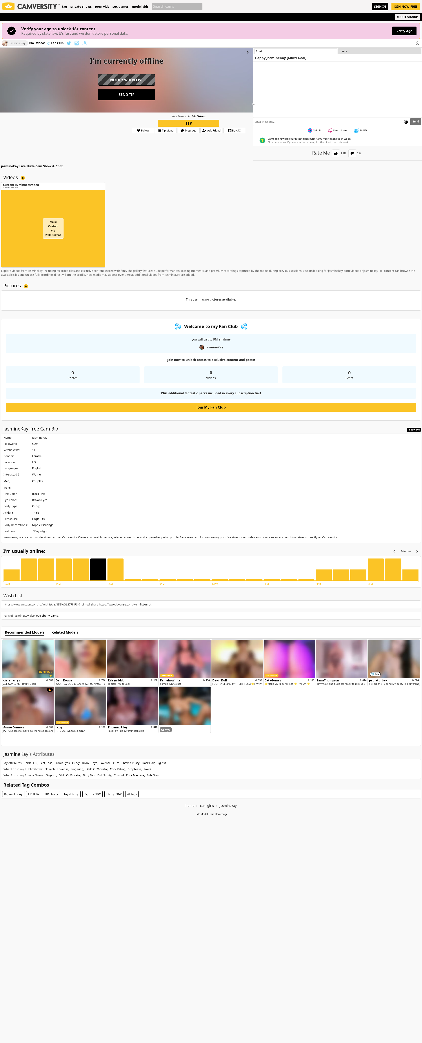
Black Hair (38, 494)
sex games (121, 7)
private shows (81, 7)
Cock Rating (118, 769)
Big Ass (161, 763)
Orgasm (51, 775)
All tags (132, 794)
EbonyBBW (114, 794)
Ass (50, 763)
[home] (31, 6)
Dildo (85, 763)
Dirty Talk (89, 775)
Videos (40, 43)
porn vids (102, 7)
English (37, 468)
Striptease (134, 769)
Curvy (36, 506)
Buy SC (236, 130)
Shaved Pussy (130, 763)
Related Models (64, 632)
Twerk (147, 769)
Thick (35, 513)
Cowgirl (119, 775)
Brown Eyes (39, 500)
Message (190, 130)
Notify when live (126, 79)
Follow (145, 130)
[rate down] (352, 153)
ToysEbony (71, 794)
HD (35, 763)
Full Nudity (104, 775)
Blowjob (49, 769)
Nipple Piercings (42, 525)
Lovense (105, 763)
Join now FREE (406, 6)
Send (416, 121)
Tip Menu (167, 130)
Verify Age (404, 31)
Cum (116, 763)
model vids (140, 7)
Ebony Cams (50, 616)
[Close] (417, 43)
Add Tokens (199, 116)
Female (37, 456)
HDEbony (51, 794)
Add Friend (213, 130)
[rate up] (336, 153)
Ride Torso (153, 775)
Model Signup (407, 17)
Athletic (8, 513)
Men (6, 481)
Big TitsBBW (92, 794)
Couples (37, 481)
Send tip (127, 94)
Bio (31, 43)
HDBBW (33, 794)
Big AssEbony (13, 794)
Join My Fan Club (211, 407)
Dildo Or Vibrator (96, 769)
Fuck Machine (135, 775)
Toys (94, 763)
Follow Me (414, 429)
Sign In (380, 6)
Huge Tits (38, 519)
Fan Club (57, 43)
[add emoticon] (406, 121)
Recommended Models (24, 632)
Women (37, 474)
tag (64, 7)
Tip (188, 123)
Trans (7, 488)
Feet (42, 763)
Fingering (77, 769)
